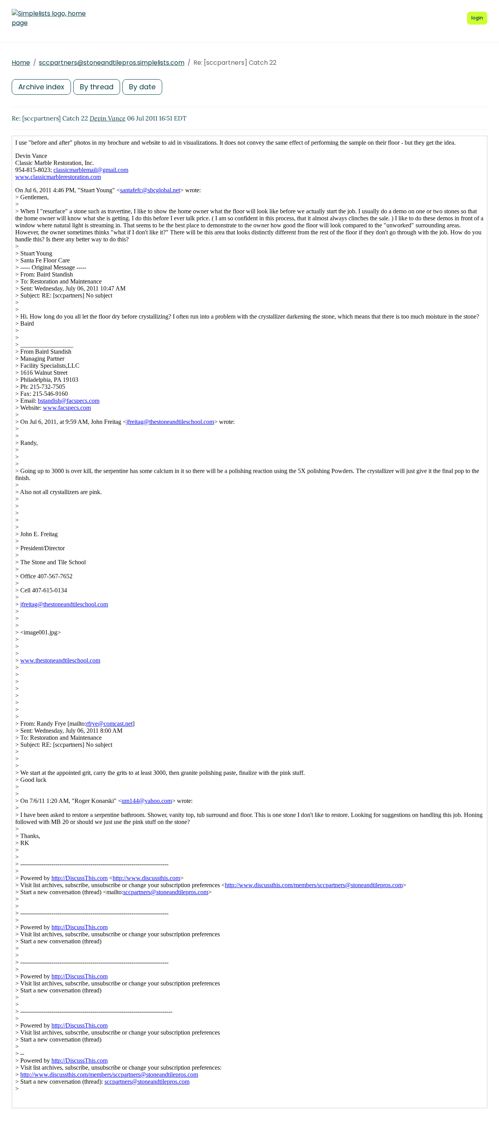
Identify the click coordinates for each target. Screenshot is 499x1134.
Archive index (41, 87)
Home (21, 62)
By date (142, 87)
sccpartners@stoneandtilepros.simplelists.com (111, 62)
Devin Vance (108, 118)
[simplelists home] (49, 18)
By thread (96, 87)
